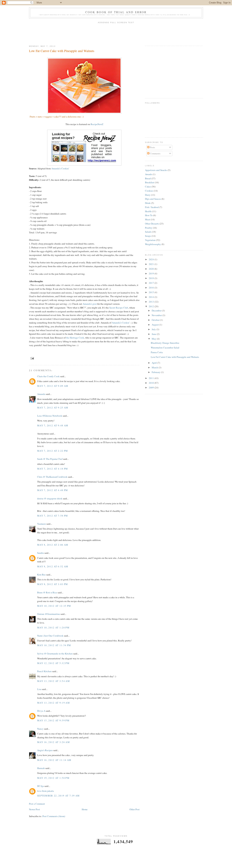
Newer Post (34, 809)
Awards (148, 174)
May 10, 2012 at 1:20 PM (53, 627)
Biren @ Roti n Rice (47, 592)
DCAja (40, 786)
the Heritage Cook (75, 337)
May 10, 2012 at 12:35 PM (54, 605)
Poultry (148, 227)
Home (85, 809)
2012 (151, 306)
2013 (151, 301)
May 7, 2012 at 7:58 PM (52, 515)
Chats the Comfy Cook (48, 376)
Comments (154, 153)
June (154, 334)
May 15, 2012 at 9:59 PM (53, 720)
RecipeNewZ (97, 124)
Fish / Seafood (152, 207)
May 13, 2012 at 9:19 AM (53, 702)
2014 (151, 297)
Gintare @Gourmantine (48, 614)
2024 (151, 259)
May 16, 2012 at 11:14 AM (54, 760)
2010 (151, 382)
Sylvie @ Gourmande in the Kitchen (55, 653)
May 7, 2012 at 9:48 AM (52, 425)
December (157, 310)
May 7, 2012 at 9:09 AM (52, 385)
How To (149, 215)
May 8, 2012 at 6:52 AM (52, 566)
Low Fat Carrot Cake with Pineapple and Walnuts (61, 51)
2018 (151, 278)
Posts (152, 147)
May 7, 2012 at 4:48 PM (52, 490)
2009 (151, 387)
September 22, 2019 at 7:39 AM (58, 795)
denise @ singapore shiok (49, 498)
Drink (148, 203)
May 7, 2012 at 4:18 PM (52, 468)
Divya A (41, 710)
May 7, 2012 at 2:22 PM (52, 450)
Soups (148, 235)
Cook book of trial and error (116, 12)
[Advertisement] (116, 33)
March (155, 367)
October (156, 320)
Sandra (40, 552)
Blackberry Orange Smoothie (165, 342)
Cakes (148, 186)
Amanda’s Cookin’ (60, 168)
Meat (147, 219)
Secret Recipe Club (118, 307)
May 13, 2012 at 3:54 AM (53, 681)
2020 (151, 268)
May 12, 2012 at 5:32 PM (53, 663)
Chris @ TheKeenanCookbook (52, 476)
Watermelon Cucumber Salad (165, 347)
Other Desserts (152, 223)
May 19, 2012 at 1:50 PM (53, 777)
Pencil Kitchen (44, 671)
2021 (151, 264)
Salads (148, 231)
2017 (151, 282)
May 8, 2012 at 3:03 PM (52, 584)
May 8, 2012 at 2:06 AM (52, 544)
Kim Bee (41, 574)
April (154, 362)
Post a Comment (37, 803)
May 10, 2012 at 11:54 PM (54, 645)
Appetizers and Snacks (156, 170)
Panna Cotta (157, 352)
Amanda (41, 394)
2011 (151, 378)
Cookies (149, 190)
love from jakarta (45, 791)
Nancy (40, 728)
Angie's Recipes (45, 750)
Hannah (41, 768)
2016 (151, 287)
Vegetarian (150, 240)
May (154, 338)
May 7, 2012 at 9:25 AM (52, 407)
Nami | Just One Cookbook (50, 635)
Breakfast (149, 182)
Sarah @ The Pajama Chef (50, 459)
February (156, 372)
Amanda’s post (90, 303)
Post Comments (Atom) (53, 816)
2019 (151, 273)
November (157, 315)
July (154, 329)
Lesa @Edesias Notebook (49, 415)
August (155, 324)
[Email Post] (32, 358)
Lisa (39, 689)
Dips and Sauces (153, 198)
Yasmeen (41, 523)
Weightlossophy (153, 244)
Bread (148, 178)
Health (148, 211)
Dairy (147, 194)
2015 (151, 292)
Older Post (134, 809)
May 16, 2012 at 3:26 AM (53, 742)
